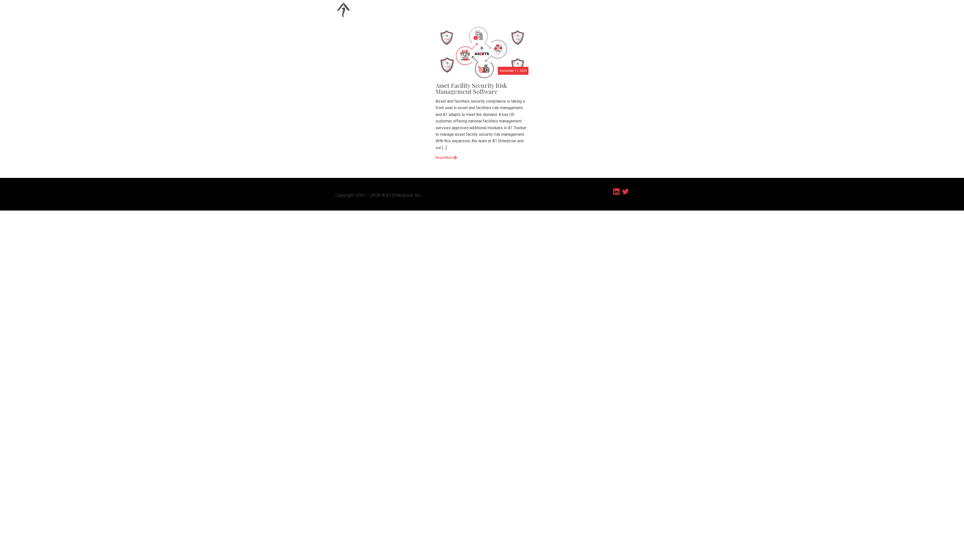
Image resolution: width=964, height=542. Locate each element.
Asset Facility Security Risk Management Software (471, 88)
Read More (445, 158)
